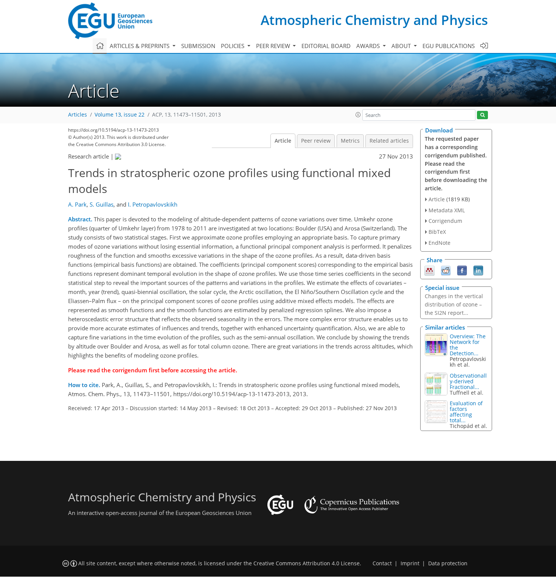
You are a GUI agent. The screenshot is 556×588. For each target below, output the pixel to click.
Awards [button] (368, 46)
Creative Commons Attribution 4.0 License (306, 563)
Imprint (410, 563)
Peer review (316, 140)
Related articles (389, 140)
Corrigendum (445, 220)
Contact (382, 563)
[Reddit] (446, 270)
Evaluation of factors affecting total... (466, 412)
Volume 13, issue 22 (119, 114)
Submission (198, 46)
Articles (77, 114)
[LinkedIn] (478, 270)
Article (283, 140)
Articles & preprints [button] (140, 46)
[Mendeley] (429, 270)
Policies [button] (233, 46)
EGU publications (448, 46)
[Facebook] (462, 270)
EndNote (439, 242)
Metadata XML (447, 210)
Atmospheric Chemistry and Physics (374, 20)
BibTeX (437, 231)
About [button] (401, 46)
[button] (358, 114)
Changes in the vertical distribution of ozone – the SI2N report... (454, 304)
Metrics (350, 140)
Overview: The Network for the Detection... (468, 345)
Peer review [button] (274, 46)
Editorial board (326, 46)
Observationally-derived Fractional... (468, 381)
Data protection (447, 563)
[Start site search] (482, 115)
